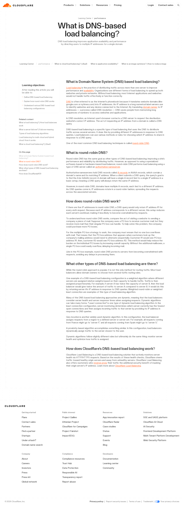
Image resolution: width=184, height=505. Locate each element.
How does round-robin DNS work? (33, 165)
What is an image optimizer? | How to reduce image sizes (147, 64)
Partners (26, 426)
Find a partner (28, 431)
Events (106, 440)
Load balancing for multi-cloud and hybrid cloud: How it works (36, 138)
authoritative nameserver (107, 166)
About (25, 458)
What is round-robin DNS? (30, 161)
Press (24, 472)
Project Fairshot (70, 431)
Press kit (26, 477)
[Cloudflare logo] (18, 5)
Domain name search (32, 444)
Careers (26, 463)
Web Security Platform (154, 440)
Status (106, 431)
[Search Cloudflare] (178, 5)
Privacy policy (96, 501)
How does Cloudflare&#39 (30, 174)
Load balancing (73, 87)
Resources (102, 5)
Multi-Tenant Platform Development (161, 435)
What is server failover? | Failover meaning (36, 129)
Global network (29, 481)
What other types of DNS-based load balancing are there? (38, 169)
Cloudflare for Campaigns (75, 426)
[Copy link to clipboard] (162, 81)
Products (69, 5)
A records (123, 172)
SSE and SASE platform (155, 417)
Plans (24, 417)
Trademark (148, 501)
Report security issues (116, 501)
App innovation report (113, 417)
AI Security (148, 426)
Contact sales (165, 5)
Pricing (117, 5)
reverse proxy (100, 362)
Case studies (109, 426)
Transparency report (72, 477)
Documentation (110, 458)
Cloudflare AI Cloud (153, 422)
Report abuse (69, 481)
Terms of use (134, 501)
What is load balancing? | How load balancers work (38, 124)
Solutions (85, 5)
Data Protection (70, 468)
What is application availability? (104, 64)
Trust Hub (67, 463)
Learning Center (84, 18)
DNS (68, 101)
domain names (150, 107)
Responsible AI (69, 472)
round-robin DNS (140, 143)
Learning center (110, 463)
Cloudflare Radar (111, 422)
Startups (26, 435)
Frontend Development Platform (159, 431)
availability (89, 90)
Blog (105, 444)
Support (107, 435)
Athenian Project (70, 422)
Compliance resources (73, 458)
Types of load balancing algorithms (33, 133)
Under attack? (29, 440)
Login (151, 5)
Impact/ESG (68, 435)
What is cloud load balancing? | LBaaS (71, 64)
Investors (26, 468)
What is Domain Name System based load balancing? (36, 157)
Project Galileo (69, 417)
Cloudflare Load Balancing (128, 365)
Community (108, 468)
